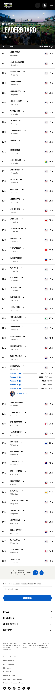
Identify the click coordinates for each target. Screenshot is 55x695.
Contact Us (7, 672)
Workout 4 (14, 385)
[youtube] (19, 688)
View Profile (21, 394)
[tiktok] (28, 688)
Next (35, 573)
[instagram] (14, 688)
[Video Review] (20, 373)
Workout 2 (14, 377)
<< (13, 573)
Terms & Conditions (11, 657)
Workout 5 (14, 388)
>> (41, 573)
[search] (37, 5)
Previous (21, 573)
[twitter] (9, 688)
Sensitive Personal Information (14, 683)
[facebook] (4, 688)
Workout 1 (13, 373)
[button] (51, 5)
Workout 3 (14, 381)
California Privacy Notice (12, 679)
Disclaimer (7, 668)
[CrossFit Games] (8, 5)
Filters (7, 37)
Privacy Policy (8, 660)
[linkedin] (23, 688)
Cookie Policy (8, 664)
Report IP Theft (9, 675)
